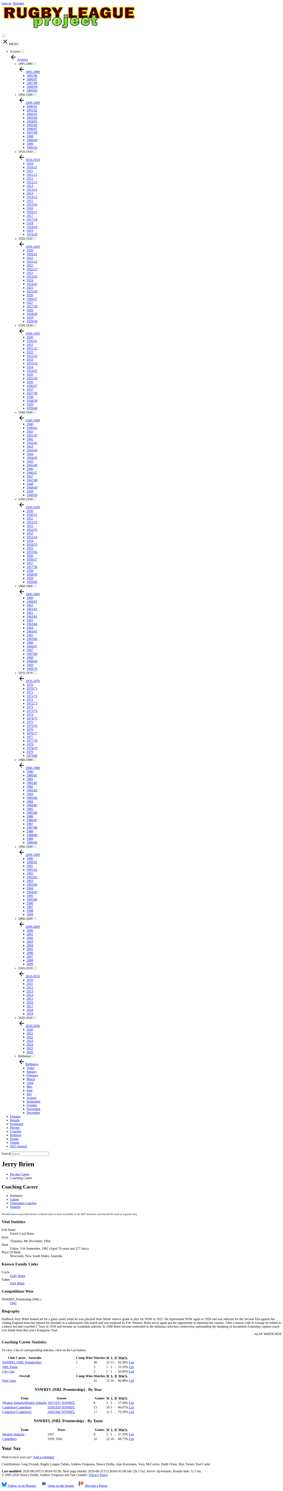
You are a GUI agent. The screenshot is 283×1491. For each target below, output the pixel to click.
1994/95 (32, 892)
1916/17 (32, 212)
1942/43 (32, 443)
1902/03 (32, 114)
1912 (30, 178)
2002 (30, 938)
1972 (30, 699)
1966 (30, 642)
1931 (30, 344)
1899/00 (32, 90)
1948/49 (32, 487)
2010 (30, 980)
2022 (30, 1037)
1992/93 (32, 877)
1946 (30, 469)
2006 (30, 953)
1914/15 (32, 197)
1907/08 (32, 132)
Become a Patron (96, 1485)
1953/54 (32, 537)
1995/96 (32, 899)
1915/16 (32, 204)
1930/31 (32, 341)
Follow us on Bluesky (21, 1485)
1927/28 (32, 306)
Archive (15, 51)
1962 (30, 613)
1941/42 (32, 435)
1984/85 (32, 805)
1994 (30, 888)
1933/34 (32, 363)
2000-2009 (25, 918)
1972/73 (32, 703)
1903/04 (32, 117)
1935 (30, 374)
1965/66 (32, 639)
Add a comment (43, 1457)
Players (14, 1127)
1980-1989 (25, 760)
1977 (30, 737)
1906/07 (32, 129)
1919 (30, 230)
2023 (30, 1041)
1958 (30, 570)
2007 (30, 956)
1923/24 (32, 276)
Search (6, 1153)
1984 (30, 801)
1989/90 (32, 842)
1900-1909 (25, 94)
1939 (30, 404)
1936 (30, 382)
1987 (30, 824)
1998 (30, 911)
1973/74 (32, 711)
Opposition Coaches (23, 1203)
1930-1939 (25, 325)
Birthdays (24, 1056)
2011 (30, 983)
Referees (15, 1135)
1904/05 (32, 121)
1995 (30, 896)
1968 (30, 657)
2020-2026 (25, 1018)
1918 (30, 223)
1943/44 (32, 450)
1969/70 (32, 669)
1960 (30, 598)
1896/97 (32, 79)
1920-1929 (25, 238)
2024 (30, 1044)
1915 (30, 201)
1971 (30, 692)
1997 (30, 907)
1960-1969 (25, 586)
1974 (30, 714)
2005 (30, 949)
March (31, 1079)
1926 (30, 295)
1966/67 (32, 646)
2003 (30, 941)
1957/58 (32, 567)
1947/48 (32, 480)
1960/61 (32, 601)
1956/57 (32, 559)
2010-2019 (25, 968)
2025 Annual (18, 1146)
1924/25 (32, 284)
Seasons (15, 1207)
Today (31, 1068)
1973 (30, 707)
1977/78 (32, 740)
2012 (30, 987)
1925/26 (32, 291)
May (30, 1086)
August (31, 1098)
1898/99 (32, 87)
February (32, 1075)
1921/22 (32, 261)
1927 (30, 302)
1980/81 (32, 775)
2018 (30, 1010)
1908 (30, 136)
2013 (30, 991)
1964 (30, 627)
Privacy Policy (98, 1475)
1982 (30, 786)
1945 (30, 461)
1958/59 (32, 574)
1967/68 (32, 654)
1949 (30, 491)
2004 (30, 945)
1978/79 (32, 748)
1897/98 (32, 83)
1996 (30, 903)
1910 (30, 163)
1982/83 (32, 790)
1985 (30, 809)
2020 (30, 1029)
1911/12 (32, 174)
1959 (30, 578)
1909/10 (32, 147)
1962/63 (32, 616)
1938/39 (32, 400)
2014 (30, 995)
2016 (30, 1002)
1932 (30, 352)
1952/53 (32, 529)
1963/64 (32, 624)
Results (14, 1120)
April (30, 1083)
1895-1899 (25, 64)
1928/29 (32, 314)
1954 (30, 541)
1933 (30, 359)
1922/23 (32, 269)
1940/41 (32, 428)
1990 (30, 858)
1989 (30, 839)
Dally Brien (17, 1276)
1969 (30, 665)
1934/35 (32, 371)
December (33, 1112)
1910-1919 (25, 151)
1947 (30, 476)
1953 (30, 533)
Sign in (6, 3)
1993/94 (32, 884)
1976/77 (32, 733)
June (30, 1090)
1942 (30, 439)
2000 (30, 930)
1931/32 (32, 348)
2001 (30, 934)
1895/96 (32, 75)
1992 (30, 873)
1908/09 (32, 140)
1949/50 (32, 495)
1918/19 (32, 227)
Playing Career (19, 1174)
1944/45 (32, 457)
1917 (30, 216)
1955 (30, 548)
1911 (30, 171)
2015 (30, 998)
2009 (30, 964)
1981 (30, 779)
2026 (30, 1052)
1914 (30, 193)
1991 (30, 866)
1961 (30, 605)
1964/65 (32, 631)
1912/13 (32, 182)
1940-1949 (25, 412)
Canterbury (9, 1439)
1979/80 (32, 755)
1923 (30, 273)
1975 (30, 722)
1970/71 (32, 688)
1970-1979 (25, 673)
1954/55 (32, 544)
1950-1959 (25, 499)
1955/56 (32, 552)
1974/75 (32, 718)
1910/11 (32, 167)
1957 (30, 563)
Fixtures (15, 1116)
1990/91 (32, 862)
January (32, 1071)
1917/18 (32, 219)
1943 (30, 446)
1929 (30, 317)
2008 (30, 960)
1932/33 (32, 356)
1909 (30, 144)
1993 (30, 881)
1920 (30, 250)
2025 (30, 1048)
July (29, 1094)
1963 (30, 620)
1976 (30, 729)
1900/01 (32, 106)
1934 (30, 367)
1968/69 (32, 661)
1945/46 (32, 465)
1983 (30, 794)
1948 (30, 484)
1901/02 (32, 110)
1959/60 (32, 582)
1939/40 (32, 408)
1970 (30, 685)
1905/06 (32, 125)
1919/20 (32, 234)
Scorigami (16, 1124)
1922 (30, 265)
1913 (30, 186)
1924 (30, 280)
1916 (30, 208)
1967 (30, 650)
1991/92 (32, 869)
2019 (30, 1013)
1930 (30, 337)
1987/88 (32, 827)
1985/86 (32, 812)
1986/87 (32, 820)
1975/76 (32, 726)
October (32, 1105)
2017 (30, 1006)
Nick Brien (17, 1283)
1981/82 (32, 783)
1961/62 (32, 609)
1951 (30, 518)
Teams (14, 1139)
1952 (30, 526)
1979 (30, 752)
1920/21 (32, 254)
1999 (30, 914)
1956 (30, 556)
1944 (30, 454)
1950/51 (32, 514)
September (33, 1101)
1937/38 (32, 393)
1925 (30, 287)
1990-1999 (25, 846)
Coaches (15, 1131)
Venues (14, 1142)
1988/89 (32, 835)
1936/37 (32, 386)
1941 (30, 431)
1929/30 (32, 321)
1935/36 (32, 378)
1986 (30, 816)
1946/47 (32, 472)
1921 (30, 258)
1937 (30, 389)
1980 (30, 771)
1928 (30, 310)
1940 (30, 424)
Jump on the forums (60, 1485)
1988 (30, 831)
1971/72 (32, 696)
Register (18, 3)
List (131, 1362)
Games (14, 1199)
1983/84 (32, 798)
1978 (30, 744)
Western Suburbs (13, 1434)
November (33, 1109)
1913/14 (32, 189)
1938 (30, 397)
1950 (30, 511)
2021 (30, 1033)
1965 (30, 635)
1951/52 (32, 522)
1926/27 (32, 299)
